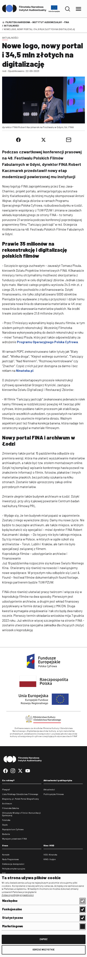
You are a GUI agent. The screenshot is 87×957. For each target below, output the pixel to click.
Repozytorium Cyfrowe (12, 829)
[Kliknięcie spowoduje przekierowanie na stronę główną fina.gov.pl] (24, 9)
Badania (6, 834)
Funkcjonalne (12, 909)
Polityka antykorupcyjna (13, 868)
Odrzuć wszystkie (43, 949)
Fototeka (6, 820)
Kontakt (6, 854)
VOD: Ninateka (50, 854)
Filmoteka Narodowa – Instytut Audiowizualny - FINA (37, 22)
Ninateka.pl (24, 370)
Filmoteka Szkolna (10, 808)
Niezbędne (10, 900)
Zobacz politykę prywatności (18, 894)
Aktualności (11, 25)
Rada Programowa (10, 859)
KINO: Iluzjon (50, 859)
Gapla (5, 824)
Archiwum (7, 803)
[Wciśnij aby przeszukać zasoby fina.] (67, 9)
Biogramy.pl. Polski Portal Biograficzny (20, 799)
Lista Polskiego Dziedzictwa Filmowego (20, 794)
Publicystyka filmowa (54, 794)
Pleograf (6, 789)
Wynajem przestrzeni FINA (14, 838)
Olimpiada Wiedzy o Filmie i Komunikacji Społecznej (21, 814)
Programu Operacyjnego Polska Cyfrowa (47, 342)
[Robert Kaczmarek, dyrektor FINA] (43, 100)
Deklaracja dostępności (13, 864)
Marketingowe (12, 926)
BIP (3, 873)
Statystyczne (12, 917)
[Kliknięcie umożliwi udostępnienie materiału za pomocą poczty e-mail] (68, 139)
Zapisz (43, 939)
